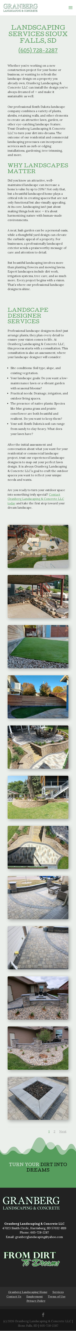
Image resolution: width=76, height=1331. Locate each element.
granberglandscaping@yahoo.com (39, 1237)
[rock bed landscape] (38, 1048)
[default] (38, 546)
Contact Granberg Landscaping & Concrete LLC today (36, 499)
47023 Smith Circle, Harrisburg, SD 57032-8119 (34, 1228)
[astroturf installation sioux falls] (38, 696)
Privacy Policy (36, 1301)
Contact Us (13, 1296)
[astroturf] (38, 646)
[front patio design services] (38, 947)
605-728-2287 (39, 1232)
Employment (34, 1296)
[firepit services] (38, 1098)
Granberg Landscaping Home (27, 1292)
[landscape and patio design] (38, 998)
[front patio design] (38, 897)
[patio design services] (38, 847)
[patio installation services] (38, 747)
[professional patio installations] (38, 797)
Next (62, 1131)
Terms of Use (56, 1296)
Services (58, 1292)
